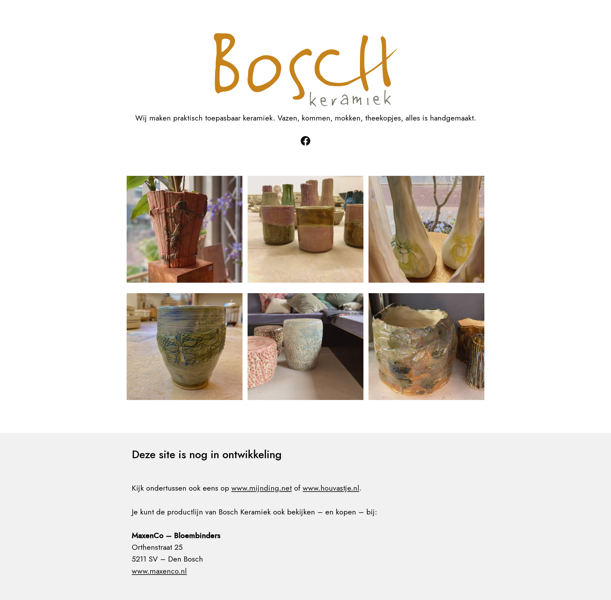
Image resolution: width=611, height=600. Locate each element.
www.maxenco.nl (159, 570)
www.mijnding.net (261, 487)
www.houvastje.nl (331, 487)
